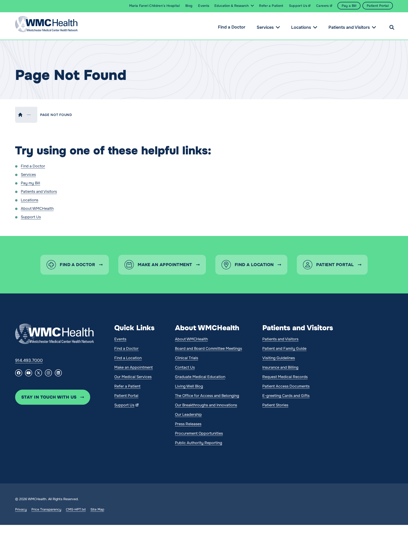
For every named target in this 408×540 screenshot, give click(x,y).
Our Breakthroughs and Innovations (206, 405)
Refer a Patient (127, 386)
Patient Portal (126, 395)
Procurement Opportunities (199, 433)
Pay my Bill (30, 183)
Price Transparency (46, 509)
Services (265, 27)
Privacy (21, 509)
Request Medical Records (285, 376)
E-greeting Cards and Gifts (286, 395)
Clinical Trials (186, 357)
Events (120, 339)
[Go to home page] (54, 334)
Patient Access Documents (286, 386)
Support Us (31, 216)
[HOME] (20, 114)
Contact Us (185, 367)
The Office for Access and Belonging (207, 395)
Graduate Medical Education (200, 376)
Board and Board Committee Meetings (208, 348)
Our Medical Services (133, 376)
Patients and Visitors (349, 27)
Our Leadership (188, 414)
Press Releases (188, 423)
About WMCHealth (37, 208)
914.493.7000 (29, 360)
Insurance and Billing (280, 367)
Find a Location (128, 357)
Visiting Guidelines (278, 357)
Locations (301, 27)
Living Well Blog (189, 386)
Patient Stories (275, 405)
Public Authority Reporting (198, 442)
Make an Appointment (133, 367)
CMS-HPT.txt (76, 509)
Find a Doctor (231, 27)
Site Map (97, 509)
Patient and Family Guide (284, 348)
